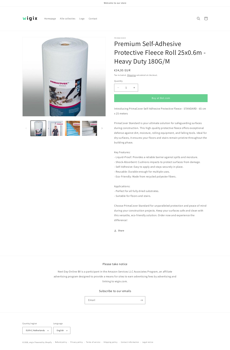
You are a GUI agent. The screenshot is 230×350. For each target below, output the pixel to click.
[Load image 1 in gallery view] (38, 128)
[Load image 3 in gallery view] (72, 128)
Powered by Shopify (43, 342)
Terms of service (93, 342)
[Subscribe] (141, 300)
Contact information (130, 342)
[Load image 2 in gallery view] (55, 128)
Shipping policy (111, 342)
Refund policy (61, 342)
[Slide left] (26, 128)
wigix (31, 342)
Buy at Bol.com (161, 98)
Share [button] (121, 230)
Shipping (131, 75)
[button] (198, 18)
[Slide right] (102, 128)
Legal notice (147, 342)
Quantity (118, 81)
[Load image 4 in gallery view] (89, 128)
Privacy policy (76, 342)
